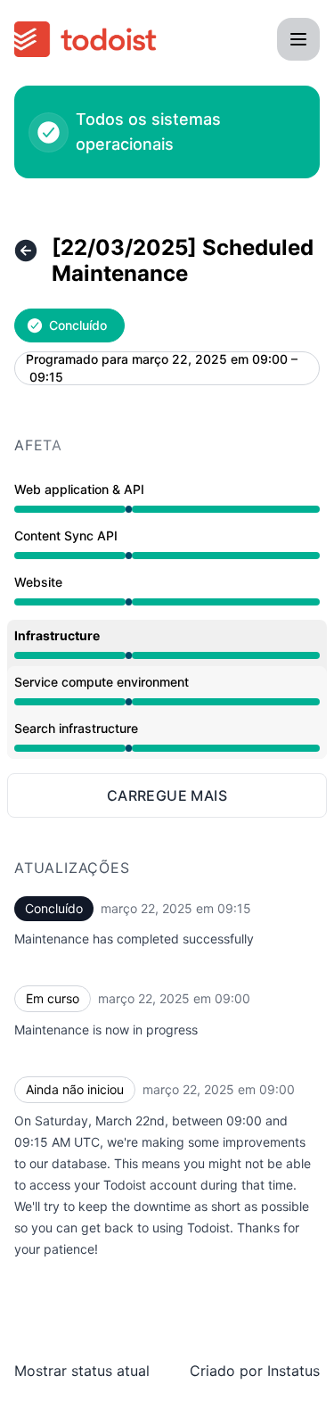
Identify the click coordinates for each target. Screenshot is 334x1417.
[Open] (298, 39)
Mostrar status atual (82, 1371)
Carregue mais (167, 795)
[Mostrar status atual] (26, 250)
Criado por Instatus (255, 1371)
